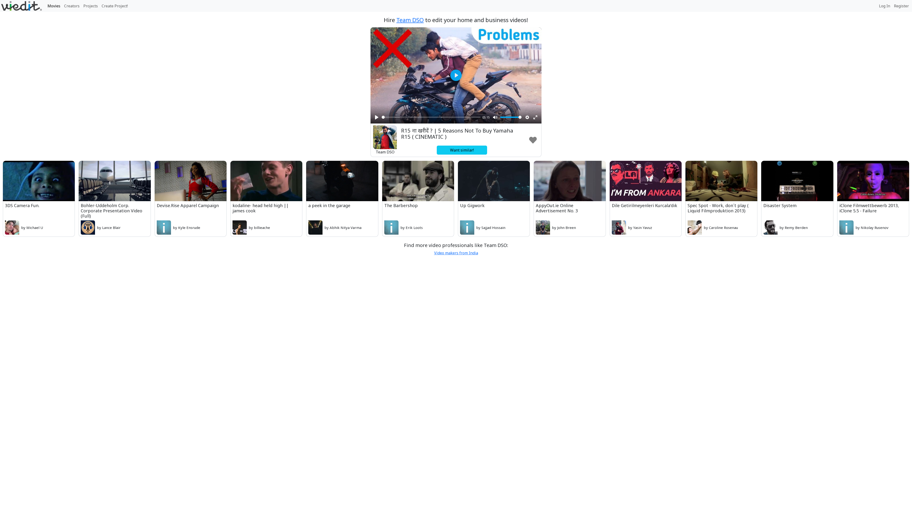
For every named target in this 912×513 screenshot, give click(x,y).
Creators (72, 6)
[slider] (431, 117)
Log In (884, 6)
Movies (54, 6)
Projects (90, 6)
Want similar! (462, 150)
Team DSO (410, 20)
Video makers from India (456, 253)
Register (901, 6)
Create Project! (115, 6)
